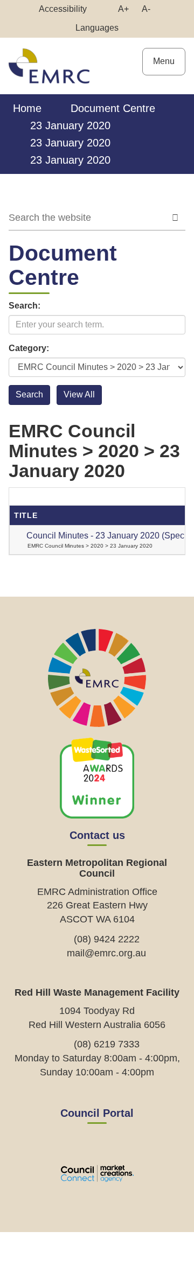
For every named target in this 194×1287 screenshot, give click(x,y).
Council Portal (97, 1113)
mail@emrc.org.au (106, 953)
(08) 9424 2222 (107, 939)
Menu (164, 61)
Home (27, 108)
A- (149, 11)
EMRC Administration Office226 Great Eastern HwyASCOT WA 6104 (97, 905)
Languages (97, 27)
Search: (24, 305)
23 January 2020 (70, 125)
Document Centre (113, 108)
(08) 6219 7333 (107, 1044)
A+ (126, 11)
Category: (29, 348)
